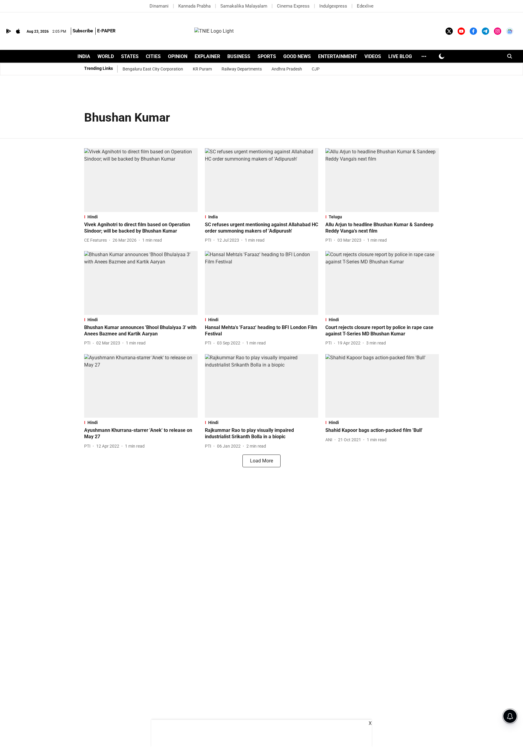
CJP (316, 69)
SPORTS (267, 56)
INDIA (83, 56)
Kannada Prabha (194, 6)
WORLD (105, 56)
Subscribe (83, 31)
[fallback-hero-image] (141, 180)
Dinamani (159, 6)
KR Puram (202, 69)
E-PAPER (106, 31)
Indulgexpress (333, 6)
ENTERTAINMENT (337, 56)
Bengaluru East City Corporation (153, 69)
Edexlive (365, 6)
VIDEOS (372, 56)
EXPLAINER (207, 56)
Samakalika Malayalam (243, 6)
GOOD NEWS (297, 56)
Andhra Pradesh (286, 69)
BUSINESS (238, 56)
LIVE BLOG (400, 56)
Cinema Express (293, 6)
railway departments (242, 69)
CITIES (153, 56)
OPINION (177, 56)
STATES (130, 56)
